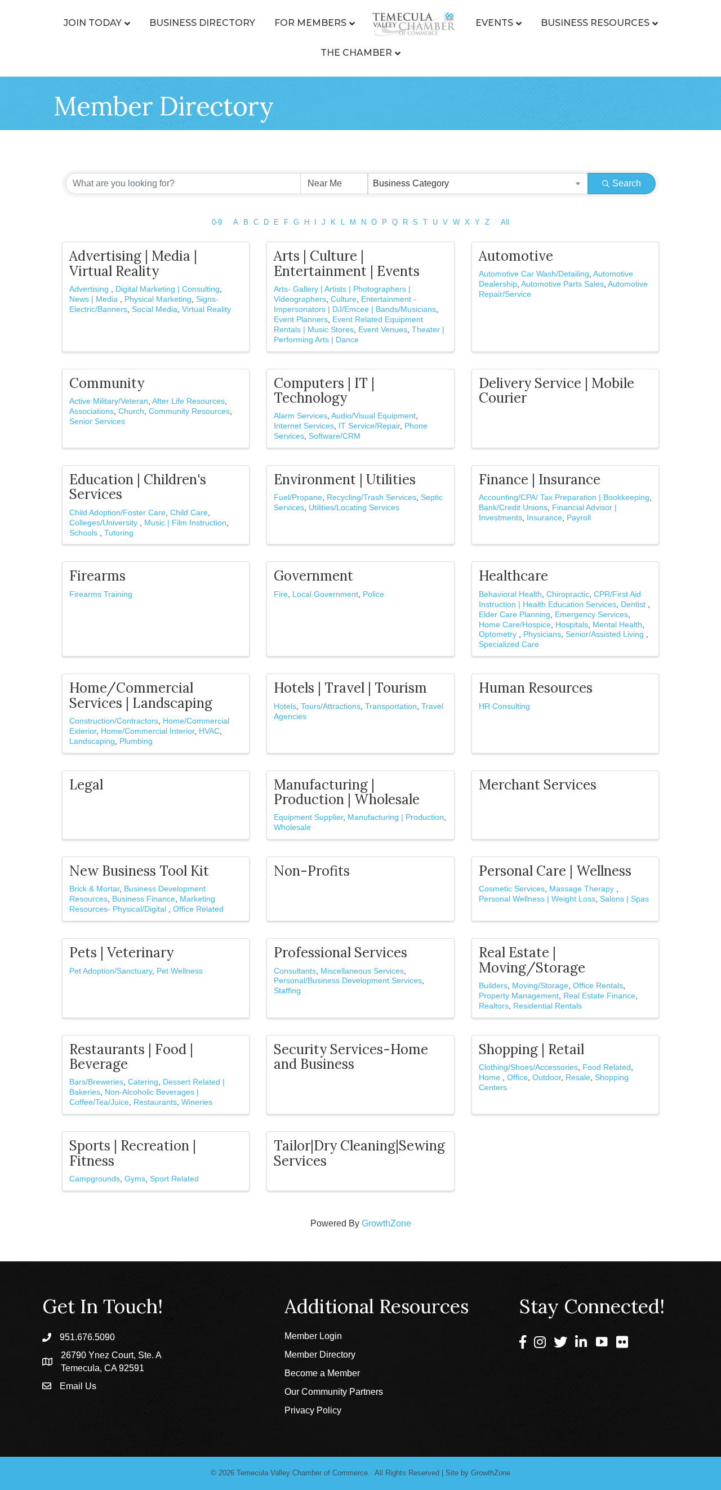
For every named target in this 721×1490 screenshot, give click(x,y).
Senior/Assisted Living (606, 634)
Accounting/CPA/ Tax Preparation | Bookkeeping (564, 497)
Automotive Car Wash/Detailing (534, 274)
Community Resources (189, 411)
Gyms (134, 1179)
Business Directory (202, 22)
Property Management (519, 996)
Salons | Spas (624, 899)
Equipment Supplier (308, 817)
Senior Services (97, 421)
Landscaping (92, 741)
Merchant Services (538, 784)
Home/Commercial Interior (147, 731)
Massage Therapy (582, 889)
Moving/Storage (540, 986)
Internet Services (304, 426)
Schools (84, 533)
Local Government (325, 594)
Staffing (287, 991)
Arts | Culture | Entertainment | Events (347, 263)
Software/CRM (334, 436)
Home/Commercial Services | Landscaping (140, 695)
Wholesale (292, 827)
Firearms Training (100, 594)
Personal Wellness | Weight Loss (537, 899)
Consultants (295, 971)
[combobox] (478, 183)
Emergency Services (591, 614)
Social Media (154, 309)
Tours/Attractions (330, 706)
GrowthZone (386, 1223)
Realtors (494, 1006)
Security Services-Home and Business (351, 1057)
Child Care (189, 512)
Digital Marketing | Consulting (167, 289)
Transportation (391, 706)
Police (373, 594)
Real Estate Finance (599, 996)
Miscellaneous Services (362, 971)
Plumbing (136, 741)
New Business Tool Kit (139, 871)
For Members (310, 22)
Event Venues (382, 329)
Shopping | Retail (531, 1049)
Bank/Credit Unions (513, 507)
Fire (281, 594)
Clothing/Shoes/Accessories (528, 1067)
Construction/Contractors (113, 721)
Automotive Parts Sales (562, 284)
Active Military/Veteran (108, 401)
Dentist (634, 604)
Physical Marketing (158, 299)
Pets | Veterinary (121, 952)
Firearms (97, 576)
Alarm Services (300, 416)
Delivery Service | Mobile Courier (556, 390)
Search (626, 183)
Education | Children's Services (137, 487)
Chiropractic (567, 594)
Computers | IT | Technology (324, 390)
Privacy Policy (312, 1410)
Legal (86, 784)
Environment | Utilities (345, 479)
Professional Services (340, 952)
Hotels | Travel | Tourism (350, 688)
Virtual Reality (206, 309)
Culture (344, 299)
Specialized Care (509, 644)
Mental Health (617, 625)
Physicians (542, 634)
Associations (91, 411)
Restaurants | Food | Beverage (131, 1057)
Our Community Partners (333, 1392)
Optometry (499, 634)
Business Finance (143, 899)
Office (517, 1077)
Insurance (544, 518)
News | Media (94, 299)
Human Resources (536, 688)
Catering (143, 1082)
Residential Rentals (547, 1006)
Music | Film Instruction (185, 523)
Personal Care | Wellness (555, 871)
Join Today (93, 22)
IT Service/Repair (369, 426)
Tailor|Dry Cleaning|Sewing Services (359, 1153)
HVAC (209, 731)
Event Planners (301, 319)
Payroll (579, 518)
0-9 (217, 222)
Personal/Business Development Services (348, 980)
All (505, 222)
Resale (578, 1077)
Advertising (90, 289)
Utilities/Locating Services (354, 507)
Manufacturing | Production (396, 817)
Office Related (198, 909)
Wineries (196, 1102)
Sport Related (174, 1179)
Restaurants (155, 1102)
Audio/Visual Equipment (373, 416)
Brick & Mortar (94, 889)
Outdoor (546, 1077)
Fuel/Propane (298, 497)
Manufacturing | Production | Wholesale (347, 792)
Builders (493, 986)
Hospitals (571, 625)
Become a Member (322, 1373)
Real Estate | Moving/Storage (532, 960)
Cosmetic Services (512, 889)
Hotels (285, 706)
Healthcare (513, 576)
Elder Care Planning (514, 614)
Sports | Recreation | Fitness (132, 1153)
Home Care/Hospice (515, 625)
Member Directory (319, 1354)
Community (106, 383)
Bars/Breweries (96, 1082)
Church (131, 411)
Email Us (78, 1386)
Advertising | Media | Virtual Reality (133, 263)
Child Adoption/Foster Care (117, 512)
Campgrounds (94, 1179)
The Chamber (356, 52)
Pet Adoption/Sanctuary (110, 971)
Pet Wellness (180, 971)
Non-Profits (312, 871)
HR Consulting (504, 706)
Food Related (606, 1067)
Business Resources (595, 22)
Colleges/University (104, 523)
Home (490, 1077)
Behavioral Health (510, 594)
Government (313, 576)
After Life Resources (188, 401)
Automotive (516, 256)
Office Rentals (598, 986)
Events (494, 22)
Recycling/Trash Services (371, 497)
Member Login (313, 1336)
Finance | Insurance (539, 479)
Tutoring (118, 533)
